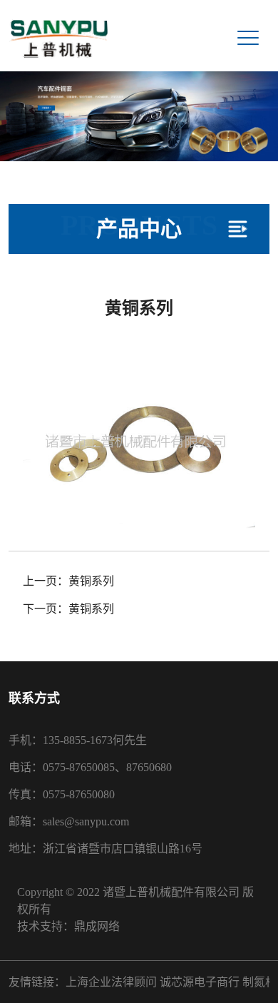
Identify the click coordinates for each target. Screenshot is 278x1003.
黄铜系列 (91, 581)
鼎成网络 (97, 926)
